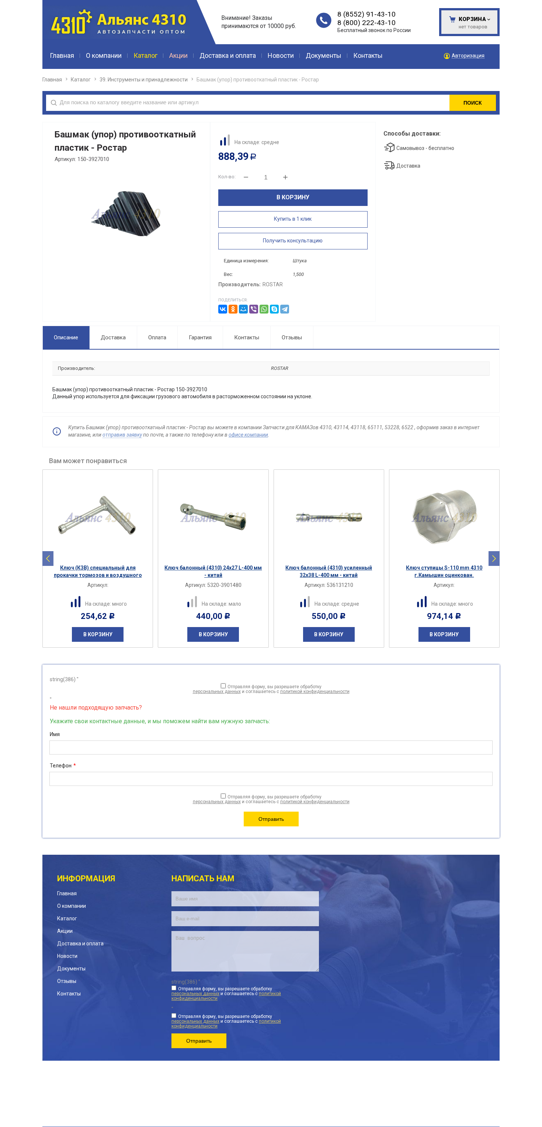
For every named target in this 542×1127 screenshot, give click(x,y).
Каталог (81, 80)
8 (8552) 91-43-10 (366, 14)
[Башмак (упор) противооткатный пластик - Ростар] (126, 213)
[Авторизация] (538, 3)
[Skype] (274, 309)
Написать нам (202, 878)
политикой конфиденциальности (315, 691)
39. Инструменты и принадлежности (144, 80)
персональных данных (217, 691)
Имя (55, 734)
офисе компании (248, 435)
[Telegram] (284, 309)
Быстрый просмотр (101, 554)
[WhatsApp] (264, 309)
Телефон (63, 766)
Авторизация (468, 56)
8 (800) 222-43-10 (366, 22)
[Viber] (253, 309)
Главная (52, 80)
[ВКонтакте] (222, 309)
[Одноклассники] (233, 309)
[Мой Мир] (243, 309)
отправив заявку (122, 435)
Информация (86, 878)
